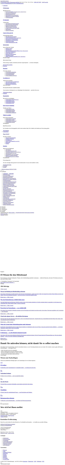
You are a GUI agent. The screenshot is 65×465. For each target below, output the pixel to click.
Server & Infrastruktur (7, 442)
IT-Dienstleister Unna (10, 109)
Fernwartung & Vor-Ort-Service (12, 15)
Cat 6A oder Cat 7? (9, 53)
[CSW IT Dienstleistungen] (6, 425)
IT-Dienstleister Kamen (10, 110)
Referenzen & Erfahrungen (11, 84)
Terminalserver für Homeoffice (12, 40)
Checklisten (12, 154)
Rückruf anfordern (5, 169)
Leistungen (5, 5)
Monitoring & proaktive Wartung (12, 16)
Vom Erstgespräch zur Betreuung (12, 81)
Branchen (5, 65)
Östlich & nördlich (7, 115)
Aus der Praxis (11, 153)
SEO (43, 461)
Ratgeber (5, 146)
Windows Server (9, 48)
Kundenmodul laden (7, 164)
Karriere (7, 143)
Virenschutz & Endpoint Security (12, 23)
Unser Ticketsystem (12, 141)
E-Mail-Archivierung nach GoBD (12, 28)
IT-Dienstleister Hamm (10, 101)
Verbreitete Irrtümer (13, 152)
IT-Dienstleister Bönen (10, 111)
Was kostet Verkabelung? (11, 51)
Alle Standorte (6, 130)
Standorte (5, 93)
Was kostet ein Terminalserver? (12, 38)
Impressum (25, 461)
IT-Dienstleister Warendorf (11, 121)
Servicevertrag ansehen (7, 64)
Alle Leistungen (6, 445)
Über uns (5, 450)
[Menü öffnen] (1, 169)
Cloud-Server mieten (10, 41)
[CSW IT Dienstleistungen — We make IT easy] (12, 3)
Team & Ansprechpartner (11, 137)
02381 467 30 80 (37, 2)
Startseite (2, 214)
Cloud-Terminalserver (13, 37)
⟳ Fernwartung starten (5, 2)
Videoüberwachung (9, 55)
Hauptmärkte (6, 95)
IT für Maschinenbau (10, 74)
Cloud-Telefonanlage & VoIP (11, 42)
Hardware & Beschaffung (11, 54)
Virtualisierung (8, 49)
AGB (35, 461)
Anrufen (2, 416)
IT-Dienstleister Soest (10, 100)
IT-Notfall (5, 166)
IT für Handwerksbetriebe (11, 72)
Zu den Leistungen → (10, 282)
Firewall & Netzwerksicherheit (12, 24)
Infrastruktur (6, 44)
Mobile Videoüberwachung (15, 56)
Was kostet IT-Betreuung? (11, 12)
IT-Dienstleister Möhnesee (11, 112)
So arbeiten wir (6, 78)
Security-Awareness (10, 30)
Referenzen (8, 142)
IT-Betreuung (6, 8)
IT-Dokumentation (9, 17)
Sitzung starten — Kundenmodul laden (16, 212)
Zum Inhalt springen (5, 1)
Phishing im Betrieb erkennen (11, 155)
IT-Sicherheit (6, 20)
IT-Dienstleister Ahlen (10, 119)
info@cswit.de (45, 2)
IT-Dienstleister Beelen (10, 122)
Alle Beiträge (8, 149)
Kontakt (4, 167)
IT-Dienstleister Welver (12, 99)
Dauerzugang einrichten (14, 2)
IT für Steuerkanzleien (10, 73)
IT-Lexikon (11, 150)
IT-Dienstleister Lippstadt (11, 118)
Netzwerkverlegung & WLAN (17, 50)
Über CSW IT (6, 134)
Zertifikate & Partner (10, 138)
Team (4, 451)
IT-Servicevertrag (16, 11)
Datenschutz (30, 461)
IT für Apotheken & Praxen (11, 75)
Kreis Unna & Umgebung (8, 105)
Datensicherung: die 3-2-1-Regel (12, 156)
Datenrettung (8, 29)
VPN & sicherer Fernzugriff (11, 27)
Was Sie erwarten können (11, 82)
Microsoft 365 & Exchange (11, 36)
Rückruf (5, 416)
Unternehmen (6, 131)
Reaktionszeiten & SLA (10, 14)
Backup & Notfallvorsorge (11, 25)
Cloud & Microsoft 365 (8, 32)
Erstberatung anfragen (7, 92)
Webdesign (39, 461)
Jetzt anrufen (3, 282)
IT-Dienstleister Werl (10, 103)
